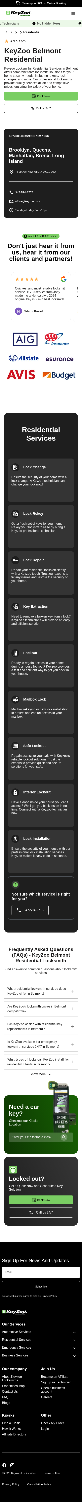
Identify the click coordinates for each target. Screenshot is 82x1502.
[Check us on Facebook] (4, 1465)
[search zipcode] (64, 1137)
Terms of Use (51, 1473)
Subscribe (41, 1286)
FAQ (5, 1397)
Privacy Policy (10, 1484)
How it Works (11, 1428)
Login (45, 1428)
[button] (41, 991)
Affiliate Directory (14, 1434)
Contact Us (10, 1391)
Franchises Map (13, 1386)
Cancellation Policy (39, 1484)
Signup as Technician (56, 1382)
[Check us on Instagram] (12, 1465)
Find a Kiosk (11, 1423)
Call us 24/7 (43, 108)
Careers (46, 1397)
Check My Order (52, 1423)
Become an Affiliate (54, 1376)
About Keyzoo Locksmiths (12, 1378)
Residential (31, 32)
